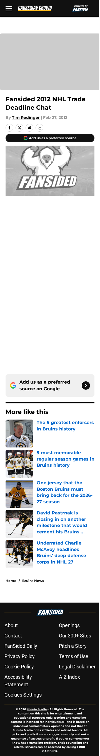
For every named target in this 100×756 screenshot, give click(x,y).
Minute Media (37, 709)
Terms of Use (73, 656)
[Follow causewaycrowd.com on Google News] (86, 385)
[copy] (39, 128)
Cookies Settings (23, 695)
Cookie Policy (19, 667)
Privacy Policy (19, 656)
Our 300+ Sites (75, 636)
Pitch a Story (73, 646)
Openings (69, 625)
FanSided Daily (20, 646)
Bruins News (33, 581)
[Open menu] (9, 8)
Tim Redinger (26, 117)
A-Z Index (69, 677)
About (11, 625)
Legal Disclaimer (77, 667)
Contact (13, 636)
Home (11, 581)
